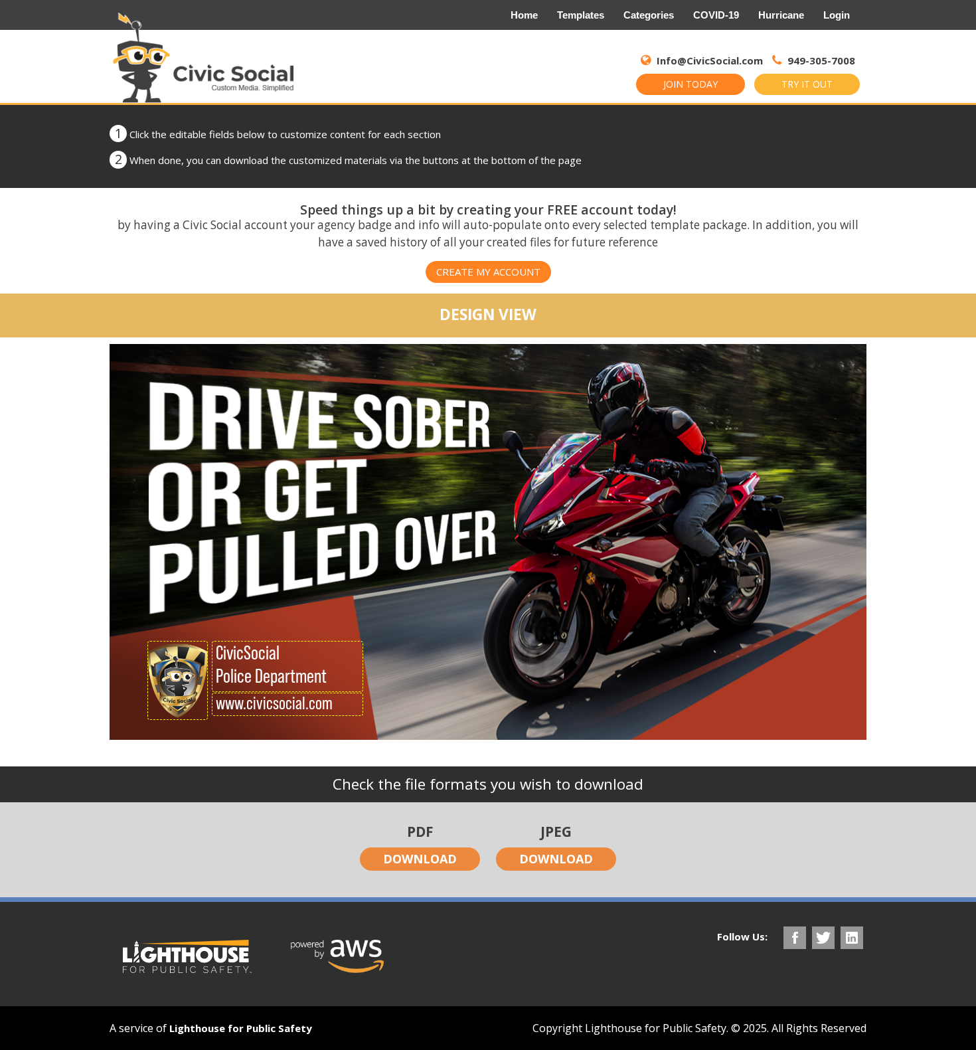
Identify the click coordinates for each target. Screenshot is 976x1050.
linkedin (852, 937)
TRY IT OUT (807, 84)
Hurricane (781, 15)
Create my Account (488, 271)
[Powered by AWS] (337, 956)
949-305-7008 (820, 60)
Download (420, 859)
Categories (648, 15)
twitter (823, 937)
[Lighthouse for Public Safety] (187, 956)
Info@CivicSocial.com (710, 60)
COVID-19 (716, 15)
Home (524, 15)
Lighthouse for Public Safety (240, 1028)
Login (836, 15)
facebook (794, 937)
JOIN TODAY (690, 84)
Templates (580, 15)
